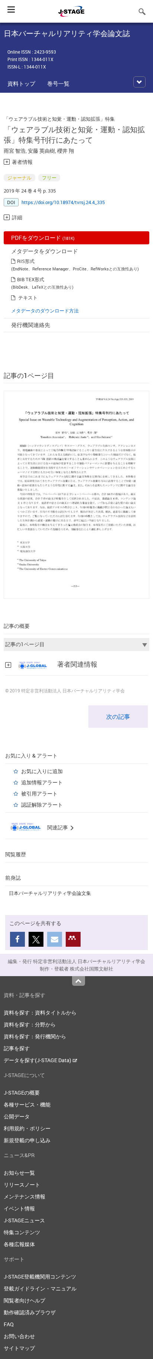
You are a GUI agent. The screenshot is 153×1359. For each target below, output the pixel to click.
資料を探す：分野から (30, 1024)
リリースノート (22, 1184)
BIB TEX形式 (30, 279)
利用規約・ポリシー (27, 1128)
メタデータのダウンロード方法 (45, 310)
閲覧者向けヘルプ (24, 1300)
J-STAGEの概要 (22, 1092)
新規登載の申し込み (27, 1140)
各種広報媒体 (19, 1244)
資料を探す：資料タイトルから (40, 1012)
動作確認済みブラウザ (30, 1312)
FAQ (9, 1324)
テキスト (28, 297)
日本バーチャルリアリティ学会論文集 (50, 893)
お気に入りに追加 (42, 771)
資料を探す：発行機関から (35, 1036)
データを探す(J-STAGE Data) (38, 1060)
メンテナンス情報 (24, 1196)
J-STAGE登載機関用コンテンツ (40, 1276)
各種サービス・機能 (27, 1104)
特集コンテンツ (22, 1232)
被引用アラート (39, 793)
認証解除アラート (42, 804)
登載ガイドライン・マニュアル (40, 1288)
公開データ (17, 1116)
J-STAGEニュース (24, 1220)
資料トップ (21, 83)
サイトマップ (19, 1348)
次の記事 (118, 716)
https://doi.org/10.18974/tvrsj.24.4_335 (63, 202)
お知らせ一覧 (19, 1172)
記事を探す (17, 1048)
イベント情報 (19, 1208)
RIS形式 (26, 261)
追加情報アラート (42, 782)
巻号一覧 (58, 83)
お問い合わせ (19, 1336)
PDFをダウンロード (43, 237)
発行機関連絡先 (30, 324)
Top (78, 981)
